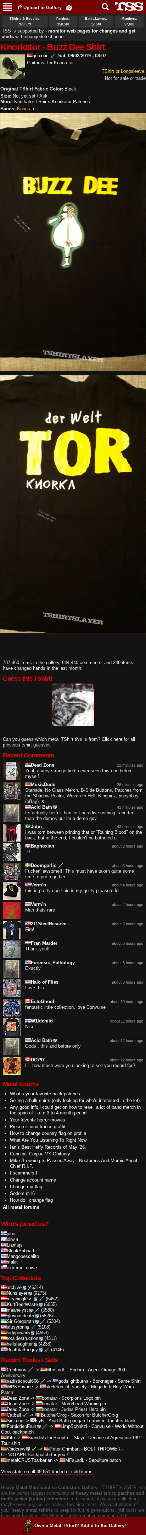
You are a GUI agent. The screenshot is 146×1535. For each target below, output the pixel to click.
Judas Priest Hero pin (83, 1409)
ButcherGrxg (54, 1415)
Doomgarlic (43, 865)
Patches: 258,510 (63, 21)
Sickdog (15, 1420)
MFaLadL (55, 1369)
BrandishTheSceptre (48, 1437)
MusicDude (43, 784)
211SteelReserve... (51, 923)
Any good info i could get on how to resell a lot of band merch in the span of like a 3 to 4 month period (75, 1110)
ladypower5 (18, 1332)
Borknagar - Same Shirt (116, 1381)
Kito (11, 1437)
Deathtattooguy (22, 1349)
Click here (112, 739)
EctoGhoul (42, 1001)
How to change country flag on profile (48, 1133)
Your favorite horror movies (37, 1120)
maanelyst (17, 1310)
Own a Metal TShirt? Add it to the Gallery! (80, 1525)
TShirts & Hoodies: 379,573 (25, 21)
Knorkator (27, 108)
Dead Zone (42, 765)
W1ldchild (42, 1021)
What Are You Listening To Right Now (48, 1140)
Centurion (16, 1369)
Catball (14, 1415)
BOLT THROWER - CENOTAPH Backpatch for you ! (62, 1451)
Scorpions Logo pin (81, 1398)
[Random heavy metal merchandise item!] (69, 7)
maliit (12, 1262)
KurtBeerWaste (22, 1304)
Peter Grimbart (65, 1449)
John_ (37, 826)
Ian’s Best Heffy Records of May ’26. (48, 1147)
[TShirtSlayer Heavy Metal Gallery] (126, 6)
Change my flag (26, 1186)
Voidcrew (16, 1449)
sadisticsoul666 (23, 1381)
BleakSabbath (21, 1250)
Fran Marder (44, 943)
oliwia (12, 1239)
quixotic (41, 55)
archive (14, 1287)
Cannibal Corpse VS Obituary (40, 1153)
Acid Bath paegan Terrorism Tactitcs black (92, 1420)
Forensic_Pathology (53, 962)
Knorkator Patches (71, 101)
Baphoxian (42, 846)
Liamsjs (15, 1245)
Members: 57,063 (129, 21)
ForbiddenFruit (21, 1426)
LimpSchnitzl (74, 1426)
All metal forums (21, 1207)
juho (11, 1233)
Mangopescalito (23, 1256)
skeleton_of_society (66, 1386)
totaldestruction (22, 1338)
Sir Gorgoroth (20, 1321)
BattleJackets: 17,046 (96, 21)
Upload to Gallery (42, 7)
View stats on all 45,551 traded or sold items (46, 1471)
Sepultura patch (105, 1460)
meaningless (20, 1298)
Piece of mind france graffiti (38, 1126)
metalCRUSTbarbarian (29, 1460)
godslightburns (73, 1381)
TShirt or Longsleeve (123, 71)
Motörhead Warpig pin (83, 1403)
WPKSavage (20, 1386)
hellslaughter (20, 1344)
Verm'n (38, 884)
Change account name (33, 1180)
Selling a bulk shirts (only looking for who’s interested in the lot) (75, 1100)
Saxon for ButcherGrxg (94, 1415)
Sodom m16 (22, 1193)
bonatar (49, 1398)
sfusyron (15, 1327)
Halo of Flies (44, 982)
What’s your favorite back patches (45, 1093)
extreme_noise (22, 1267)
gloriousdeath (20, 1315)
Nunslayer (17, 1293)
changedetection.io (44, 36)
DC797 (38, 1059)
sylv (40, 1420)
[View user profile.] (12, 76)
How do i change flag (31, 1200)
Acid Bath (41, 807)
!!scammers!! (23, 1173)
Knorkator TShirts (32, 101)
